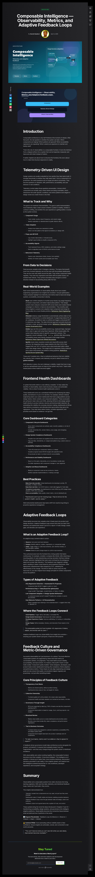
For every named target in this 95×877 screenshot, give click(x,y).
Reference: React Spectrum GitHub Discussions (41, 339)
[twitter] (10, 98)
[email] (10, 110)
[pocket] (10, 107)
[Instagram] (90, 865)
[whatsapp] (10, 104)
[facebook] (10, 95)
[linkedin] (10, 101)
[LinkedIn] (90, 869)
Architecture (45, 9)
